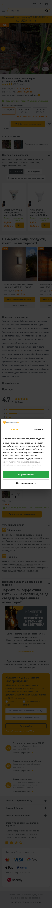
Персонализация (24, 483)
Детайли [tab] (38, 429)
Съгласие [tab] (13, 429)
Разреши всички (26, 474)
